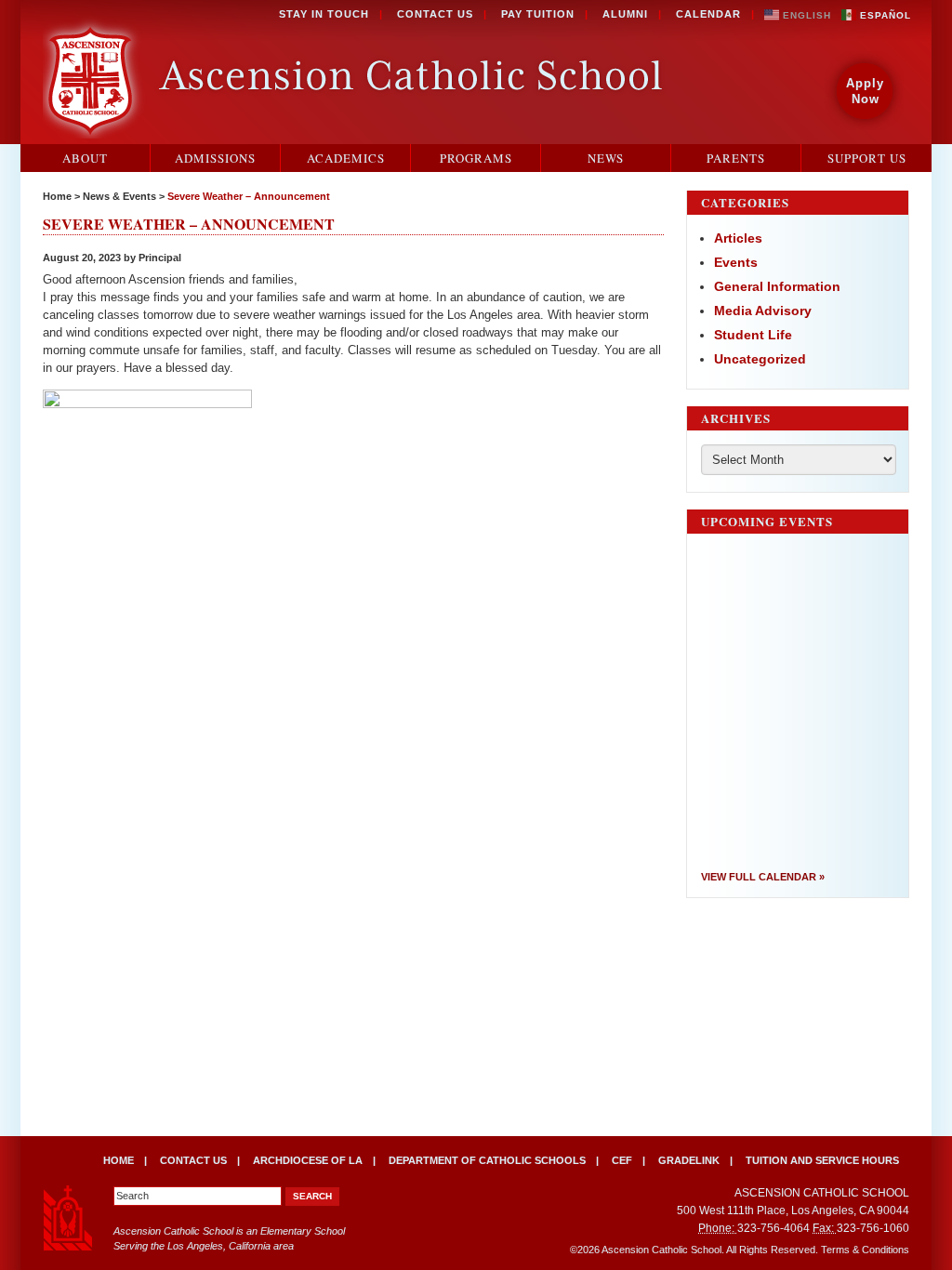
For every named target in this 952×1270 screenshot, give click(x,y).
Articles (738, 238)
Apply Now (865, 91)
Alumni (625, 14)
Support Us (866, 158)
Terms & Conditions (865, 1249)
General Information (777, 286)
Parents (736, 158)
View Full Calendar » (763, 876)
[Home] (357, 75)
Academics (346, 158)
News (606, 158)
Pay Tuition (538, 14)
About (85, 158)
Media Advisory (763, 310)
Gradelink (689, 1160)
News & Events (119, 196)
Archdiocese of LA (308, 1160)
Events (736, 262)
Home (57, 196)
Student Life (753, 334)
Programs (476, 158)
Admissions (215, 158)
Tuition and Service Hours (822, 1160)
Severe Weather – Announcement (248, 196)
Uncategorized (760, 358)
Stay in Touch (324, 14)
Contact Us (435, 14)
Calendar (708, 14)
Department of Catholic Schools (487, 1160)
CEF (622, 1160)
